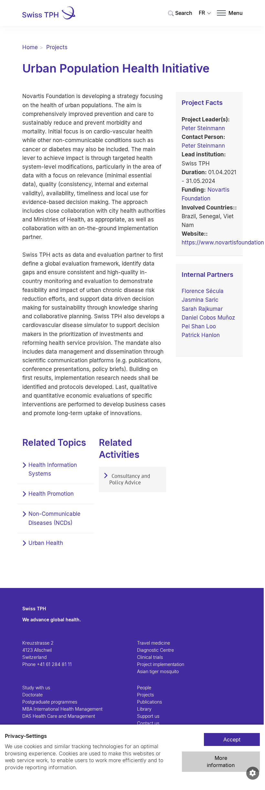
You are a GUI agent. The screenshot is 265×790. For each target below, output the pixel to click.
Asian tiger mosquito (158, 671)
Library (144, 709)
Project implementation (160, 664)
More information (221, 761)
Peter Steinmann (203, 128)
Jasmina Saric (200, 300)
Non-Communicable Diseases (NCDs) (54, 518)
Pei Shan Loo (199, 326)
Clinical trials (150, 657)
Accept (231, 739)
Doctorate (32, 694)
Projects (57, 47)
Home (30, 47)
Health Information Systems (52, 469)
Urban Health (45, 543)
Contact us (148, 723)
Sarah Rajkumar (202, 309)
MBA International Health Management (62, 709)
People (144, 687)
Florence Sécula (203, 291)
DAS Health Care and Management (58, 716)
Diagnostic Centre (155, 650)
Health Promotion (51, 494)
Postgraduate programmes (49, 702)
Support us (148, 716)
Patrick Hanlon (201, 335)
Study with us (36, 687)
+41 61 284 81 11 (54, 664)
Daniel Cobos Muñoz (208, 317)
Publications (149, 702)
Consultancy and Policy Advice (129, 480)
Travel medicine (153, 643)
